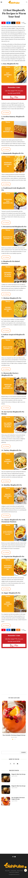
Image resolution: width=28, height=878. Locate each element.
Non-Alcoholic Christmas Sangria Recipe (14, 735)
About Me (7, 870)
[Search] (26, 2)
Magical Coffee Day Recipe (18, 774)
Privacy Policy (20, 870)
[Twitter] (10, 763)
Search (23, 752)
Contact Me (13, 870)
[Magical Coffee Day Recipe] (5, 778)
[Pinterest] (14, 763)
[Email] (17, 763)
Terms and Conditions (14, 872)
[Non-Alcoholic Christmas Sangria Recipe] (14, 717)
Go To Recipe (6, 112)
